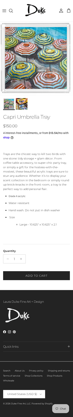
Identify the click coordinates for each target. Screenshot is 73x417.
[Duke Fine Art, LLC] (36, 10)
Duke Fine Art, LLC (21, 403)
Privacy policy (36, 370)
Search (6, 370)
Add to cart (36, 275)
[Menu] (4, 10)
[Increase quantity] (22, 259)
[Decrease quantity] (6, 259)
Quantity (9, 251)
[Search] (13, 10)
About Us (20, 370)
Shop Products (54, 375)
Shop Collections (33, 375)
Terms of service (11, 375)
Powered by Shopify (42, 403)
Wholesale (8, 380)
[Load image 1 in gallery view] (36, 59)
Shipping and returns (59, 370)
